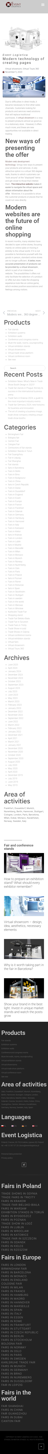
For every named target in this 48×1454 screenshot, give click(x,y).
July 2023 (12, 691)
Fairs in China (14, 481)
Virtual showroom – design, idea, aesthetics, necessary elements (23, 926)
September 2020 (15, 758)
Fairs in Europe (15, 501)
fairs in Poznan (15, 578)
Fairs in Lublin (14, 541)
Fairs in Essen (14, 498)
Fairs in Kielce (14, 531)
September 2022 (15, 718)
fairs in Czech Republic (18, 484)
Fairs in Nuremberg (17, 565)
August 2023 (14, 688)
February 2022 (15, 728)
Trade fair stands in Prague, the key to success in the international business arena (25, 391)
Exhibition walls (15, 336)
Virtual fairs (13, 642)
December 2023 (15, 674)
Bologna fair (13, 437)
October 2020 (14, 755)
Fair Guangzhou (15, 454)
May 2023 (12, 698)
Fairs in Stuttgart (15, 595)
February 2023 (15, 705)
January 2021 (14, 745)
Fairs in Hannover (16, 521)
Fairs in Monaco (15, 555)
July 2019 (12, 778)
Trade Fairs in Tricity (17, 625)
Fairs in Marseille (15, 548)
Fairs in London (15, 538)
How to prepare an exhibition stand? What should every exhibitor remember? (24, 883)
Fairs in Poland (15, 575)
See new (12, 359)
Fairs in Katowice (16, 528)
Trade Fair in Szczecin (18, 622)
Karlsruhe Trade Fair (17, 611)
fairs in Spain (14, 588)
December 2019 (15, 775)
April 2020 (12, 772)
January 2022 (14, 731)
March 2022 (13, 725)
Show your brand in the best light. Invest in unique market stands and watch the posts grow (24, 1010)
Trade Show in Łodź (17, 628)
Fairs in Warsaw (15, 605)
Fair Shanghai (14, 461)
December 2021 (15, 735)
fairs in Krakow (15, 534)
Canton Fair (13, 441)
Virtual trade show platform (20, 353)
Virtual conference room (19, 356)
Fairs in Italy (13, 524)
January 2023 (14, 708)
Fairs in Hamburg (16, 518)
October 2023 (14, 681)
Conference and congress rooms (23, 339)
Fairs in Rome (14, 581)
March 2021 (13, 741)
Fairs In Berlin (14, 471)
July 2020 (12, 765)
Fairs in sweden (15, 598)
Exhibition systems (16, 333)
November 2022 (15, 715)
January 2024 (14, 671)
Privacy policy (7, 1158)
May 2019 (12, 785)
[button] (42, 4)
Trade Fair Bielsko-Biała (19, 618)
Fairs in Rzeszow (16, 585)
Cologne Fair (14, 444)
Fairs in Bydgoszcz (16, 478)
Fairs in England (15, 494)
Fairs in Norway (15, 561)
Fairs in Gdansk (15, 511)
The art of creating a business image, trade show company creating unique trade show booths (25, 414)
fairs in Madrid (14, 545)
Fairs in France (15, 504)
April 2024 (12, 668)
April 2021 (12, 738)
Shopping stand (15, 615)
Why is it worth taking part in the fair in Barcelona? (24, 967)
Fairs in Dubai (14, 488)
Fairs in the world (16, 601)
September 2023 (15, 684)
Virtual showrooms (16, 349)
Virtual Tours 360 (31, 68)
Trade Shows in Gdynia (18, 632)
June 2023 (13, 695)
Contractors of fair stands (20, 447)
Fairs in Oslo (13, 568)
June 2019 (13, 782)
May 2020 (12, 768)
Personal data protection (11, 1154)
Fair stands (13, 329)
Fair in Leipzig (14, 458)
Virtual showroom (13, 68)
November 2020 (15, 751)
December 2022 (15, 711)
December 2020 (15, 748)
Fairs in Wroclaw (15, 608)
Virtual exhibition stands (19, 346)
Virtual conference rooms (19, 635)
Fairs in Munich (15, 558)
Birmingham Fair (15, 434)
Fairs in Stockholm (16, 591)
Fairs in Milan (14, 551)
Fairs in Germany (16, 514)
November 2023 (15, 678)
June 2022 (13, 721)
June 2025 (13, 664)
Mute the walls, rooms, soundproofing (25, 343)
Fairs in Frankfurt (16, 508)
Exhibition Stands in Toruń (20, 451)
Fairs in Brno (14, 474)
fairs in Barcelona (16, 468)
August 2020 (14, 761)
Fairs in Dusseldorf (16, 491)
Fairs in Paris (14, 571)
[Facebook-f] (24, 1165)
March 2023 (13, 701)
